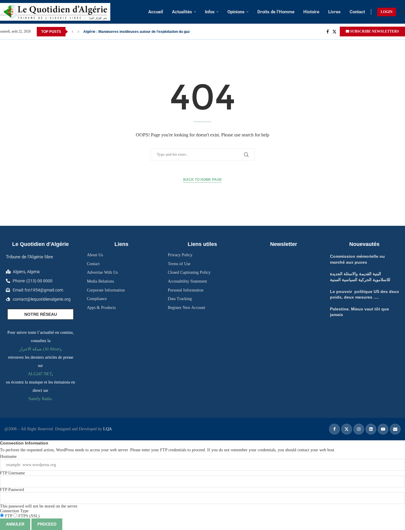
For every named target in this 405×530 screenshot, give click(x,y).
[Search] (402, 11)
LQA (107, 429)
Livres (334, 12)
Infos (210, 12)
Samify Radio (40, 399)
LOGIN (387, 12)
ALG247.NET (40, 374)
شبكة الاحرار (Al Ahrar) (40, 349)
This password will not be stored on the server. (39, 497)
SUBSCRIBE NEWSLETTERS (374, 31)
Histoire (311, 12)
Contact (357, 12)
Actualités (182, 12)
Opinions (236, 12)
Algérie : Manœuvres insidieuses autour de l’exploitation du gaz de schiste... (147, 32)
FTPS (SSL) (28, 516)
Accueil (155, 12)
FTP (8, 516)
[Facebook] (327, 31)
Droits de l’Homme (275, 12)
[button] (72, 31)
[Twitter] (334, 31)
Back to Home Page (202, 180)
